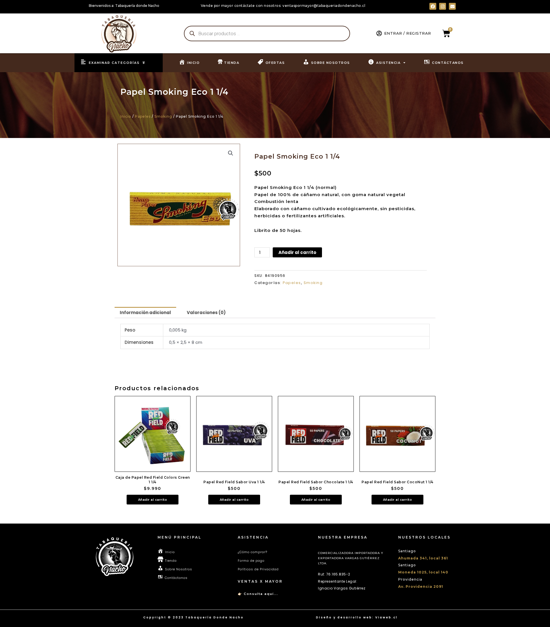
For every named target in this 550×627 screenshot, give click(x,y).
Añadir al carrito (297, 252)
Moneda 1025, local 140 (423, 572)
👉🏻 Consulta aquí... (258, 594)
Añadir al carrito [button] (152, 500)
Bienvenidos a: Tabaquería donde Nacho (124, 5)
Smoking (163, 116)
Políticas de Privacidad (258, 569)
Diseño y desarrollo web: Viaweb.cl (357, 617)
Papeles (143, 116)
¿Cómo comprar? (252, 552)
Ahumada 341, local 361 (423, 558)
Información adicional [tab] (145, 312)
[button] (230, 153)
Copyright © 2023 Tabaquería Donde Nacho (193, 617)
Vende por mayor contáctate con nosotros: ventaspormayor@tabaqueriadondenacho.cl (283, 5)
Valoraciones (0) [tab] (206, 312)
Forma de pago (251, 560)
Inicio (125, 116)
